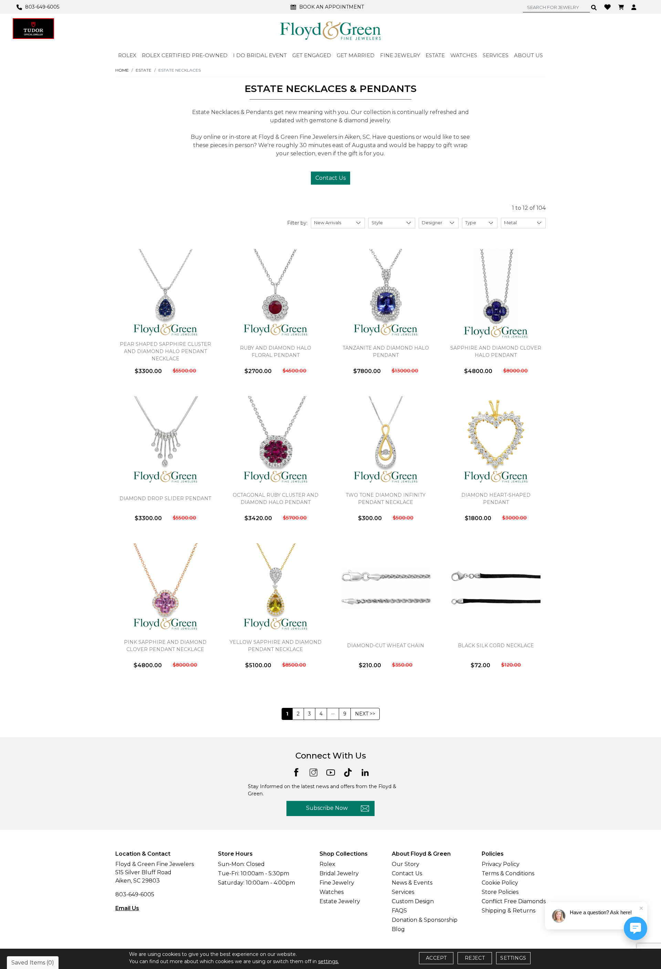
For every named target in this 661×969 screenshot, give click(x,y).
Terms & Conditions (508, 873)
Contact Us (330, 178)
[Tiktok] (348, 772)
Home (122, 70)
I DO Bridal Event (260, 55)
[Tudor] (33, 28)
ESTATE (435, 55)
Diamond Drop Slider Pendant (165, 498)
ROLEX (127, 55)
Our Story (405, 864)
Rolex (327, 864)
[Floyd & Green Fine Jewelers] (330, 30)
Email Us (127, 908)
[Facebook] (296, 771)
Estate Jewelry (339, 901)
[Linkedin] (365, 772)
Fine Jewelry (336, 882)
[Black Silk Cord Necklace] (496, 588)
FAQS (399, 910)
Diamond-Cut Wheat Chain (385, 645)
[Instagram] (313, 772)
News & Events (412, 882)
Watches (331, 892)
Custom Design (413, 901)
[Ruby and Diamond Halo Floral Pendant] (275, 294)
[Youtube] (330, 772)
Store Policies (500, 892)
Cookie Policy (500, 882)
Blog (398, 929)
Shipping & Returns (508, 910)
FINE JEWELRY (400, 55)
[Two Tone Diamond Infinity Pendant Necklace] (386, 441)
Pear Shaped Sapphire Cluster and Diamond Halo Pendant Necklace (165, 351)
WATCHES (463, 55)
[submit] (594, 7)
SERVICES (495, 55)
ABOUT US (528, 55)
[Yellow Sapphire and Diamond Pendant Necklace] (275, 588)
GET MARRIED (356, 55)
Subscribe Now (327, 808)
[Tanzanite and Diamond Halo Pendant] (386, 294)
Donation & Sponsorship (425, 920)
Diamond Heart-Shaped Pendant (496, 498)
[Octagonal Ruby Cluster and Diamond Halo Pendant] (275, 441)
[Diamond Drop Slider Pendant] (165, 441)
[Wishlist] (608, 6)
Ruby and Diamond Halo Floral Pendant (275, 351)
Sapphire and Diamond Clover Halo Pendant (495, 351)
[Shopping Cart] (622, 7)
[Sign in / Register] (634, 7)
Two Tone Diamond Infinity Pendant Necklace (386, 498)
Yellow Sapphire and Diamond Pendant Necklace (276, 645)
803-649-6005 (134, 894)
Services (403, 892)
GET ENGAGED (311, 55)
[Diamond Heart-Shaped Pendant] (496, 441)
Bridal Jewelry (339, 873)
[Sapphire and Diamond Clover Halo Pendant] (496, 294)
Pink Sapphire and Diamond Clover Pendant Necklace (165, 645)
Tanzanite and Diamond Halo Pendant (386, 351)
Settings (513, 958)
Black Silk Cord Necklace (496, 645)
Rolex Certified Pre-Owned (185, 55)
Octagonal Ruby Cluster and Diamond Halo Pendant (275, 498)
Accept (436, 958)
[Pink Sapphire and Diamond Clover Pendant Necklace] (165, 588)
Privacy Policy (501, 864)
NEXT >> (365, 714)
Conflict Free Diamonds (514, 901)
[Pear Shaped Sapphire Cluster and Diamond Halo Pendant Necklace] (165, 294)
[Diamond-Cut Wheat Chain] (386, 588)
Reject (475, 958)
